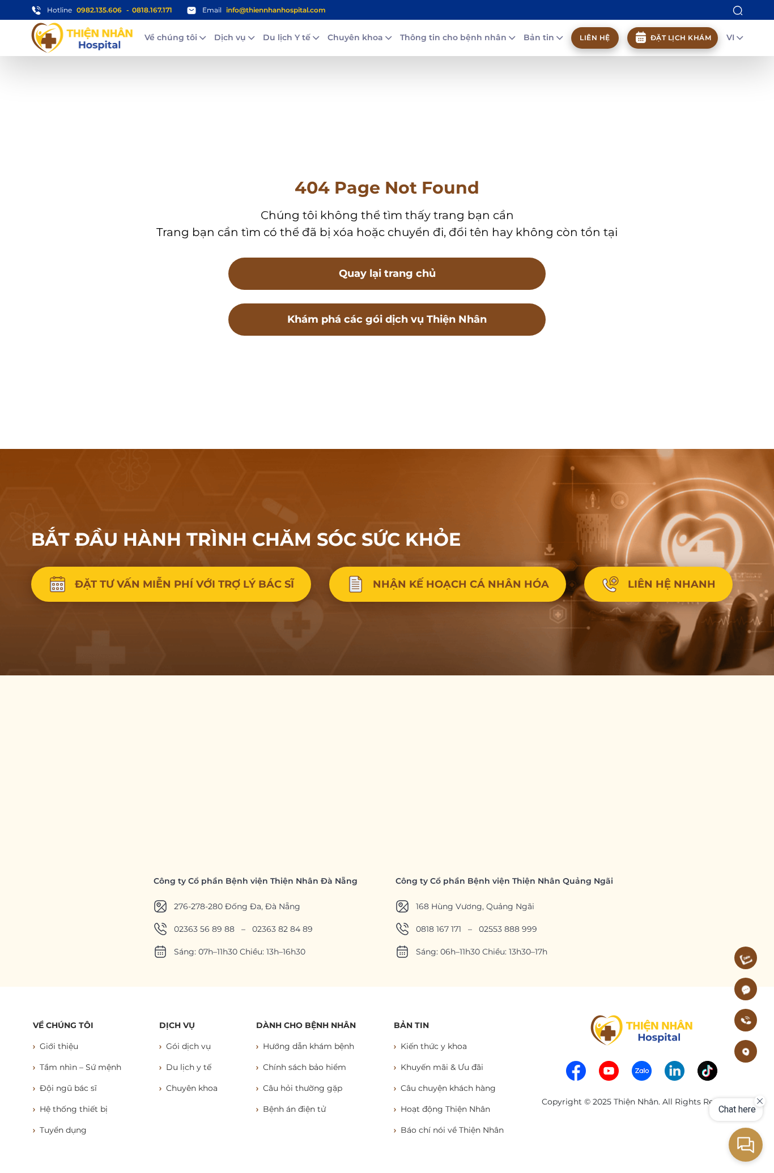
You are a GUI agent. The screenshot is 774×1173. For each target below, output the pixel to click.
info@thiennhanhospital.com (276, 10)
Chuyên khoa (356, 37)
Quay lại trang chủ (387, 273)
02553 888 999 (508, 929)
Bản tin (540, 37)
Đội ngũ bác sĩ (68, 1088)
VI (731, 37)
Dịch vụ (231, 37)
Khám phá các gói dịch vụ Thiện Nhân (387, 319)
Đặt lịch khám (681, 37)
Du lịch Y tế (288, 37)
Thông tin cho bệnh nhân (454, 37)
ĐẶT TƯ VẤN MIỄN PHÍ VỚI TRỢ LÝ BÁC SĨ (184, 584)
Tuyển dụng (63, 1130)
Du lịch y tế (188, 1067)
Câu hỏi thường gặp (302, 1088)
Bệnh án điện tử (294, 1109)
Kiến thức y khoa (434, 1046)
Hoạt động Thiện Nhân (445, 1109)
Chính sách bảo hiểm (304, 1067)
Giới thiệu (59, 1046)
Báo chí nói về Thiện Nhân (452, 1130)
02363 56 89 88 (204, 929)
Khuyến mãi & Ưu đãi (442, 1067)
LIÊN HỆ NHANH (672, 584)
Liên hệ (595, 37)
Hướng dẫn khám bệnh (308, 1046)
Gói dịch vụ (188, 1046)
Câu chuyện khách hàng (448, 1088)
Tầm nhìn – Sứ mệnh (80, 1067)
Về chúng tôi (171, 37)
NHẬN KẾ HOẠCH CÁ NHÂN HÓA (461, 584)
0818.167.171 (152, 10)
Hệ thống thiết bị (74, 1109)
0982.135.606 (99, 10)
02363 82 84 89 (282, 929)
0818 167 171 (438, 929)
